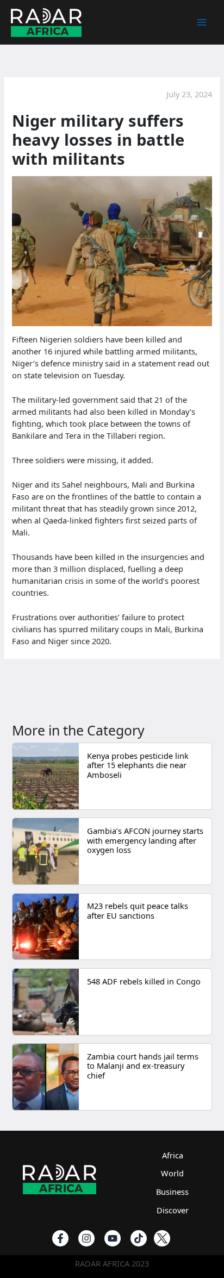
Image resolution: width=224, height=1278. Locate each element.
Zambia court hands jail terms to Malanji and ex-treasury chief (142, 1066)
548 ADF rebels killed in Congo (144, 981)
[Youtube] (112, 1238)
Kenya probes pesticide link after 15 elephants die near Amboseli (138, 765)
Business (172, 1191)
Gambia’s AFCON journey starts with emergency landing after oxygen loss (145, 840)
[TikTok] (138, 1238)
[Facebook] (60, 1238)
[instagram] (86, 1238)
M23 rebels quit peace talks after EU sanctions (137, 910)
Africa (172, 1155)
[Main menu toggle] (201, 22)
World (172, 1173)
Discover (173, 1210)
